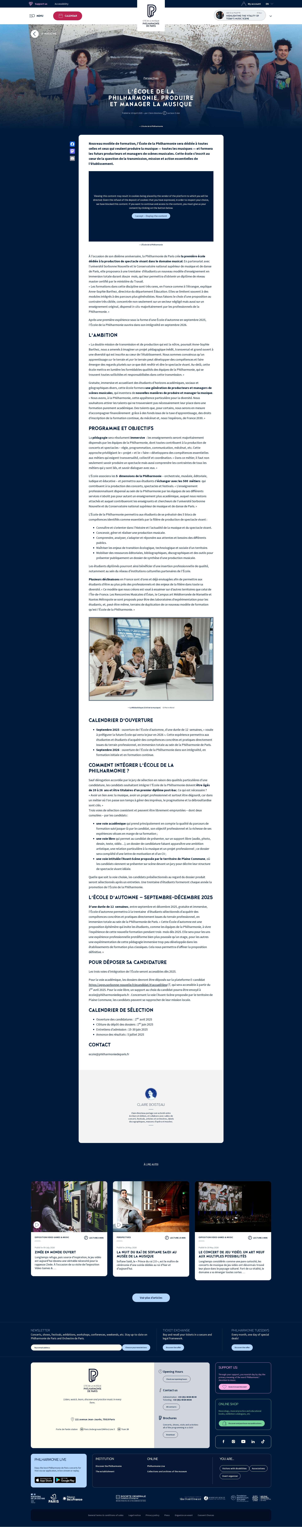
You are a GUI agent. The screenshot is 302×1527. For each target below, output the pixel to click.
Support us (41, 3)
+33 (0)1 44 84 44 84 (182, 1399)
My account (254, 3)
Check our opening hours (176, 1379)
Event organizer (230, 1476)
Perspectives (151, 78)
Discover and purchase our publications (245, 1423)
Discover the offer (173, 1347)
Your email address (42, 1347)
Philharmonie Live (156, 1466)
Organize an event (184, 1515)
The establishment (105, 1471)
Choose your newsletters (136, 1347)
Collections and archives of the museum (167, 1471)
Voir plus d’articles (151, 1297)
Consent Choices (206, 1515)
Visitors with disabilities (234, 1468)
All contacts (171, 1407)
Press (167, 1515)
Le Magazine (48, 33)
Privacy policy (152, 1515)
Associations (258, 1468)
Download (170, 1434)
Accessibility (61, 3)
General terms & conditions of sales (105, 1515)
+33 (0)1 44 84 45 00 (187, 1397)
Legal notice (135, 1515)
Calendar (71, 16)
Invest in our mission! (238, 1387)
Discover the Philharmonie (109, 1466)
